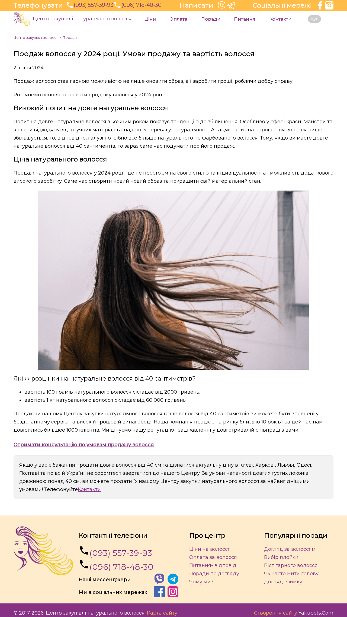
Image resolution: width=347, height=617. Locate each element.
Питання (244, 19)
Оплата (178, 19)
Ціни (150, 19)
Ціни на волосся (210, 549)
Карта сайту (162, 613)
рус (314, 18)
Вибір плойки (281, 557)
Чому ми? (201, 582)
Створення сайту (275, 613)
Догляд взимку (283, 582)
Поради (210, 19)
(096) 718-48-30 (121, 567)
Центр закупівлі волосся (36, 37)
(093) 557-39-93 (120, 553)
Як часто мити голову (291, 574)
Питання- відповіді (213, 565)
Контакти (280, 19)
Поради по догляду (214, 574)
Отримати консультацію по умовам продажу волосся (84, 445)
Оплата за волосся (213, 557)
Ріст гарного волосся (291, 565)
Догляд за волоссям (290, 549)
